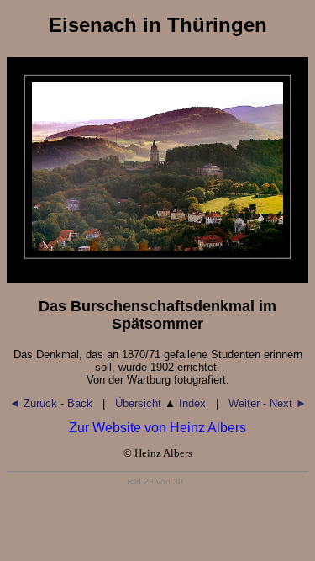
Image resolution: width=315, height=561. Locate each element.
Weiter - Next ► (267, 403)
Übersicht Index (160, 403)
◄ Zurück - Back (50, 403)
